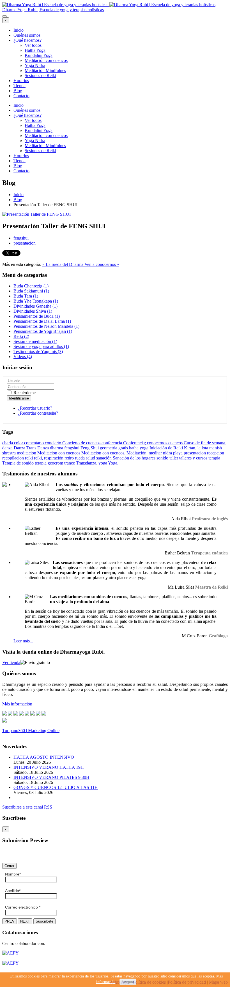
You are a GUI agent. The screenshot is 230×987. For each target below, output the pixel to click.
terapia (214, 458)
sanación (104, 458)
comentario (34, 442)
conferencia (112, 442)
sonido (163, 458)
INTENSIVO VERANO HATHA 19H (48, 767)
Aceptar (127, 982)
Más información (17, 704)
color (19, 442)
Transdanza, (87, 463)
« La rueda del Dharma (63, 264)
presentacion (24, 243)
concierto (53, 442)
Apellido (12, 890)
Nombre (13, 874)
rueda (80, 458)
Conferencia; (135, 442)
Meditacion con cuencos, (104, 452)
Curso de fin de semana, (205, 442)
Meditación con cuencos (46, 60)
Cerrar (9, 866)
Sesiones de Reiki (40, 75)
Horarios (21, 80)
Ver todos (33, 45)
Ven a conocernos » (101, 264)
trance (70, 463)
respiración (54, 458)
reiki (29, 458)
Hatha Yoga (35, 50)
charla (8, 442)
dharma (57, 447)
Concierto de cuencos (82, 442)
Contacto (21, 95)
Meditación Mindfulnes (45, 70)
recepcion (215, 452)
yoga (103, 463)
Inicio (18, 30)
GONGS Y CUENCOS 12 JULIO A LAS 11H (55, 787)
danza (8, 447)
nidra (168, 452)
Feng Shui (90, 447)
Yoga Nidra (35, 65)
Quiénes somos (26, 35)
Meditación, (138, 452)
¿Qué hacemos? (27, 40)
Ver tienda (11, 662)
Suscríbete (44, 921)
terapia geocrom (49, 463)
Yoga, (113, 463)
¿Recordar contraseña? (38, 413)
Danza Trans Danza (32, 447)
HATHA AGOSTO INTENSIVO (43, 757)
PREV (9, 921)
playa (178, 452)
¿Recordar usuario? (35, 408)
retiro (70, 458)
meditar (156, 452)
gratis (123, 447)
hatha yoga (139, 447)
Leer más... (23, 640)
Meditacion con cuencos (59, 452)
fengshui (21, 238)
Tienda (19, 85)
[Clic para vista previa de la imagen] (36, 214)
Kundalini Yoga (38, 55)
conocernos (157, 442)
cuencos (176, 442)
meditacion (27, 452)
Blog (17, 90)
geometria (109, 447)
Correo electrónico (22, 907)
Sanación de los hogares (135, 458)
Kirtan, (190, 447)
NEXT (25, 921)
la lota (203, 447)
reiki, (39, 458)
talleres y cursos (193, 458)
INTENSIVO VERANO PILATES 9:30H (51, 777)
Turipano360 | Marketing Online (30, 730)
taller (174, 458)
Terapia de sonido (18, 463)
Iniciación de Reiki (167, 447)
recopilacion (13, 458)
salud (91, 458)
